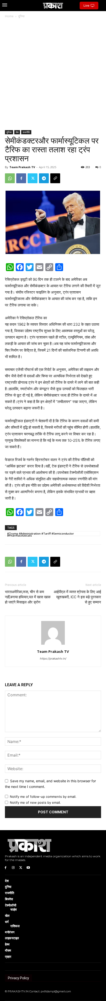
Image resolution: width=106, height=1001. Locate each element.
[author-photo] (53, 644)
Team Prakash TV (22, 167)
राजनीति (26, 132)
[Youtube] (28, 867)
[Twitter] (32, 178)
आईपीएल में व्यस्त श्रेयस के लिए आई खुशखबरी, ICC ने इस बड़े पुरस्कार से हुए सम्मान (77, 597)
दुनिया (21, 16)
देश (17, 132)
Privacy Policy (18, 978)
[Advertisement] (53, 74)
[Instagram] (13, 867)
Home (9, 16)
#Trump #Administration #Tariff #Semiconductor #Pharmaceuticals (40, 534)
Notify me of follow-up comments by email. (43, 797)
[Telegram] (44, 178)
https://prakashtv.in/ (53, 658)
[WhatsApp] (10, 178)
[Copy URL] (55, 178)
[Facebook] (21, 178)
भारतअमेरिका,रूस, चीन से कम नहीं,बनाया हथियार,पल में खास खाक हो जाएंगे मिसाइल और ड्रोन (28, 597)
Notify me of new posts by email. (35, 802)
